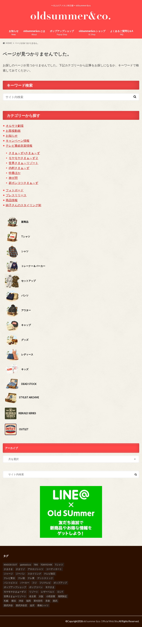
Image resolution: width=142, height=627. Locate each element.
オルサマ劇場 (14, 125)
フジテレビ (45, 582)
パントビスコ (10, 582)
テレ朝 (21, 578)
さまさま (8, 569)
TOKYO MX (46, 564)
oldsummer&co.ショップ (92, 32)
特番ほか (15, 173)
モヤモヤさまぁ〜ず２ (15, 591)
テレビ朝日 (49, 573)
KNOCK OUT (10, 564)
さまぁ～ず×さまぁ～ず (24, 153)
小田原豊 (50, 596)
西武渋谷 (8, 605)
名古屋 (32, 596)
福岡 (28, 600)
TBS (36, 564)
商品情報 (12, 200)
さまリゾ (20, 569)
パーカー (24, 582)
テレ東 (31, 578)
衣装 (47, 600)
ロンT (60, 591)
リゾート (33, 591)
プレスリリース (16, 195)
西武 (55, 600)
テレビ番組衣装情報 (19, 145)
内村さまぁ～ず (19, 168)
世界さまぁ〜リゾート (15, 596)
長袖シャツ (42, 605)
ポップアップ (60, 582)
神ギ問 (13, 178)
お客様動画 (13, 130)
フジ (34, 582)
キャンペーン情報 (17, 140)
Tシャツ (59, 564)
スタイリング (34, 573)
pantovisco (25, 564)
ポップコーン (36, 587)
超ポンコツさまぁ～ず (23, 182)
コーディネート (54, 569)
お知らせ (13, 32)
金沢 (32, 605)
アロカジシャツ (35, 569)
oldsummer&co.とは (34, 32)
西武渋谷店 (21, 605)
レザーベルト (47, 591)
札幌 (6, 600)
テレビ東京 (9, 578)
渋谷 (21, 600)
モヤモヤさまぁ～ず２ (23, 158)
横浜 (13, 600)
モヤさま (49, 587)
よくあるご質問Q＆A (121, 32)
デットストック (45, 578)
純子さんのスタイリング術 (23, 205)
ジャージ (8, 573)
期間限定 (62, 596)
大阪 (41, 596)
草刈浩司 (38, 600)
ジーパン (20, 573)
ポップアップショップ (62, 32)
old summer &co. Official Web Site (100, 621)
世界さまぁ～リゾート (23, 163)
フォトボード (14, 190)
